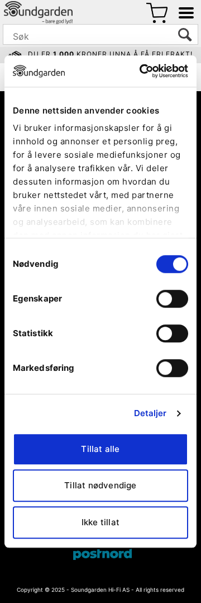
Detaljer (150, 413)
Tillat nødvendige (100, 485)
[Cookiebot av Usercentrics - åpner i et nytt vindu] (141, 71)
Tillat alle (100, 449)
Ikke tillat (100, 522)
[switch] (172, 299)
